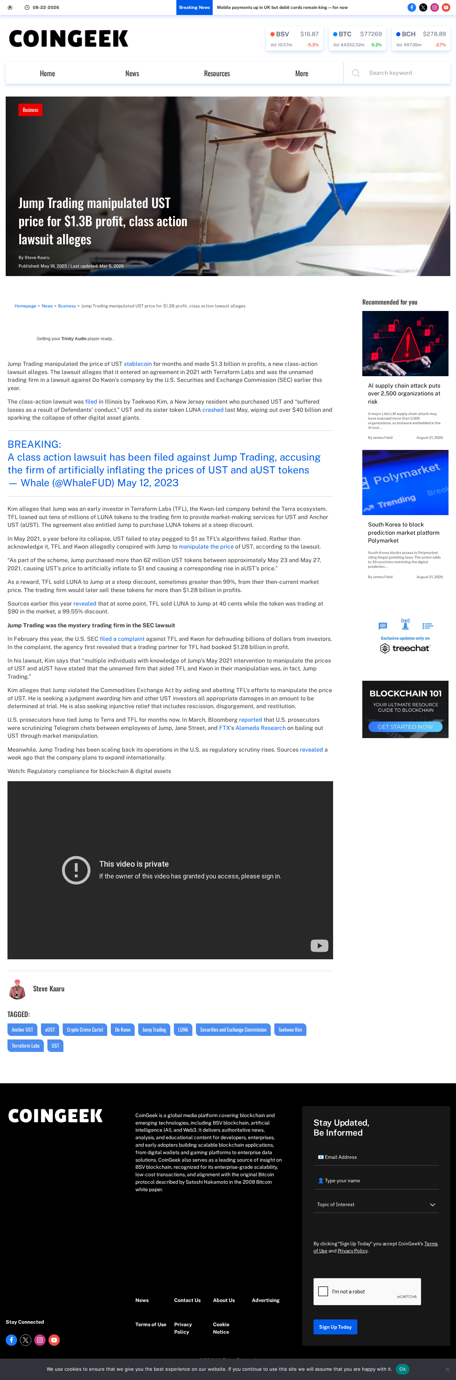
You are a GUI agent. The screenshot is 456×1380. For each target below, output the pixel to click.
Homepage (25, 306)
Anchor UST (22, 1029)
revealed (85, 603)
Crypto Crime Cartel (85, 1029)
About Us (224, 1300)
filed (91, 401)
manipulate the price (206, 546)
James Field (383, 437)
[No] (447, 1369)
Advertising (266, 1300)
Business (30, 109)
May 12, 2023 (148, 482)
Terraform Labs (26, 1045)
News (132, 73)
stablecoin (138, 363)
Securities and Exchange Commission (233, 1029)
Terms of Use (150, 1324)
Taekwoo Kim (290, 1029)
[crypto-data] (294, 38)
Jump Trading (154, 1029)
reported (250, 719)
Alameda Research (260, 728)
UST (55, 1045)
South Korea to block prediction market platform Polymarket (404, 532)
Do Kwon (122, 1029)
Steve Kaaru (37, 257)
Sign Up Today (335, 1327)
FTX (224, 728)
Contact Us (187, 1300)
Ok (402, 1369)
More (301, 73)
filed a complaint (122, 638)
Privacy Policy (183, 1328)
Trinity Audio (74, 338)
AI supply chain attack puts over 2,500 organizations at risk (404, 393)
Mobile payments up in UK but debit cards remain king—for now (282, 7)
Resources (217, 73)
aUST (50, 1029)
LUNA (183, 1029)
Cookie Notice (221, 1328)
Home (47, 73)
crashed (213, 409)
